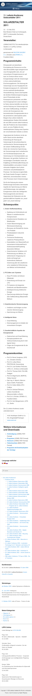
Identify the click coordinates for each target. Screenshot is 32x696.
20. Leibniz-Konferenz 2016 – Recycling (17, 533)
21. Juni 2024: (6, 590)
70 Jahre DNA (24, 567)
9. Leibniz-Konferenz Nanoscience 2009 (17, 500)
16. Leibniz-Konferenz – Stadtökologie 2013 (18, 520)
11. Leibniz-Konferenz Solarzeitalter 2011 (13, 16)
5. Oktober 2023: (6, 601)
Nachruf (5, 620)
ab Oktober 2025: (7, 586)
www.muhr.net (11, 420)
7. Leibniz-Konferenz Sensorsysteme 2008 (18, 494)
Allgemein (5, 613)
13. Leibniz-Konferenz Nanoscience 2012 (17, 511)
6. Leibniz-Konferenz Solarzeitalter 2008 (17, 492)
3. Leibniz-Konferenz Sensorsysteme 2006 (18, 485)
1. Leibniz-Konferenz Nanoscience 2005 (17, 481)
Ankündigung (6, 615)
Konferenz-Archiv (9, 479)
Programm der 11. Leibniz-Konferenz (18, 505)
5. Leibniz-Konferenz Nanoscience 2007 (17, 490)
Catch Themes (23, 693)
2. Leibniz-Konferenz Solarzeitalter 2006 (17, 483)
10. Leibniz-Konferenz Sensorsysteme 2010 (18, 502)
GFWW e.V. (18, 55)
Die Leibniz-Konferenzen (9, 477)
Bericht (5, 619)
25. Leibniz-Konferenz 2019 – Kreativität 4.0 (16, 550)
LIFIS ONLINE (17, 630)
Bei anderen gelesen (8, 617)
